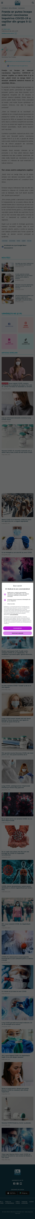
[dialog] (17, 609)
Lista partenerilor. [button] (14, 614)
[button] (17, 604)
